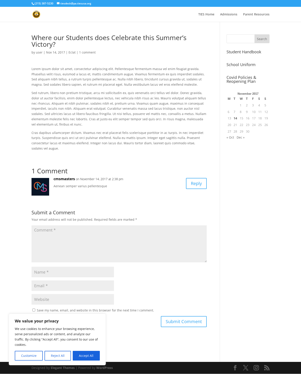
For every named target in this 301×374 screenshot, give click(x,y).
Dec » (241, 137)
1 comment (87, 52)
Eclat (72, 52)
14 (235, 118)
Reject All (58, 356)
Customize (29, 356)
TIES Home (206, 14)
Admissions (228, 14)
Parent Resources (256, 14)
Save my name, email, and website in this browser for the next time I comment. (95, 310)
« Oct (230, 137)
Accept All (86, 356)
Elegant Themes (63, 368)
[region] (57, 339)
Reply (196, 183)
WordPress (104, 368)
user (39, 52)
